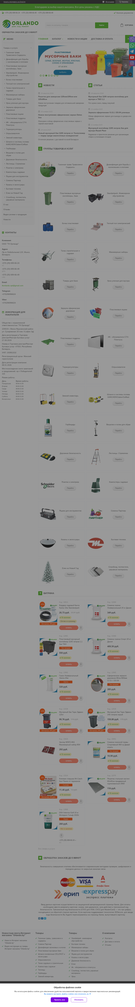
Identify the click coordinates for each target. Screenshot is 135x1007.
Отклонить (78, 1000)
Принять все (59, 1000)
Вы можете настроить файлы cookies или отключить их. (66, 994)
